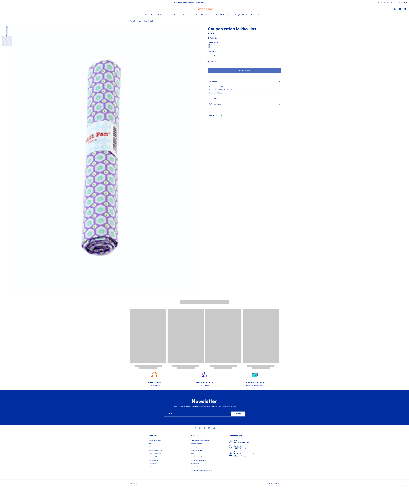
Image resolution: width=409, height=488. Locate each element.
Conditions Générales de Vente (201, 470)
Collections (153, 463)
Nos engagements (197, 444)
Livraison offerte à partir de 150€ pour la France (188, 2)
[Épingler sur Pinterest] (221, 115)
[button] (244, 70)
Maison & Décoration (156, 450)
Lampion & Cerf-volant (156, 457)
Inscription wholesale (198, 457)
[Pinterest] (381, 2)
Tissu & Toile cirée (155, 453)
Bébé (150, 444)
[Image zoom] (107, 159)
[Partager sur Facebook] (216, 115)
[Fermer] (35, 478)
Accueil (132, 21)
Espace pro (195, 463)
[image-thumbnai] (7, 31)
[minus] (210, 55)
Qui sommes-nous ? (155, 440)
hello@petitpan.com (241, 442)
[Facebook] (378, 2)
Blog (192, 453)
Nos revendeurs (196, 450)
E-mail (170, 414)
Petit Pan (276, 483)
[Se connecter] (399, 9)
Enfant (151, 447)
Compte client (195, 467)
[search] (395, 9)
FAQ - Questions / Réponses (200, 440)
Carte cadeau (153, 460)
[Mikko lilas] (209, 45)
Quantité (212, 51)
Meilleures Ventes (155, 467)
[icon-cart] (404, 9)
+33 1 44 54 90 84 (240, 448)
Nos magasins (195, 447)
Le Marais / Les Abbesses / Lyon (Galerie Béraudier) (245, 455)
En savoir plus (213, 98)
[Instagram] (385, 2)
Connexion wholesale (198, 460)
